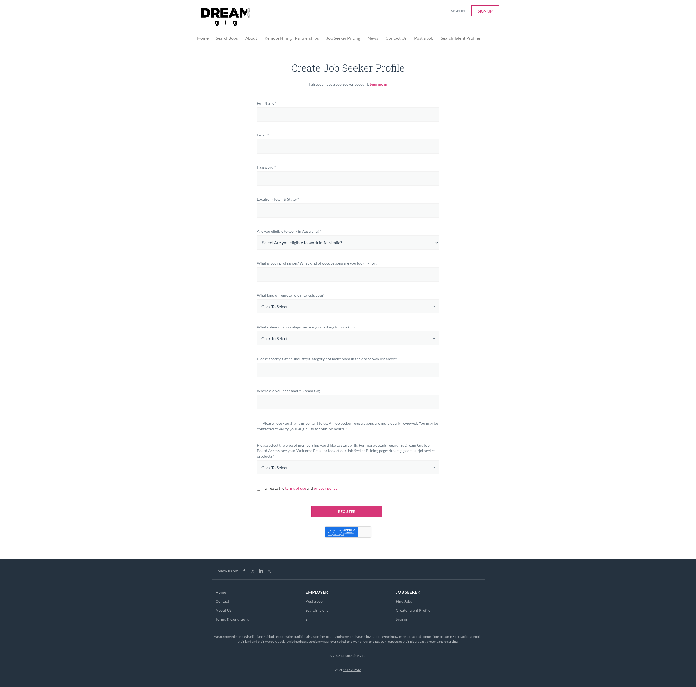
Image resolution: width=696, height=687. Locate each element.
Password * (266, 167)
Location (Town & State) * (278, 199)
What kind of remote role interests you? (290, 295)
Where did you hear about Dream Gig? (289, 390)
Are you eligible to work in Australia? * (289, 231)
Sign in (458, 10)
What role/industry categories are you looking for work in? (306, 327)
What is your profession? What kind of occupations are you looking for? (317, 263)
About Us (223, 610)
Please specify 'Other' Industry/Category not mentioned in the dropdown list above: (327, 358)
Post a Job (314, 601)
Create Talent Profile (413, 610)
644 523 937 (352, 670)
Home (221, 592)
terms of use (295, 488)
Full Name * (267, 103)
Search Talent (317, 610)
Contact (222, 601)
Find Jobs (404, 601)
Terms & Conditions (232, 619)
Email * (263, 135)
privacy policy (325, 488)
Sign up (485, 11)
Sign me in (378, 84)
